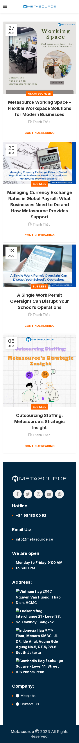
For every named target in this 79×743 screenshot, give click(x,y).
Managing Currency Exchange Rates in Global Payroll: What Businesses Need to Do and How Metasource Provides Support (39, 204)
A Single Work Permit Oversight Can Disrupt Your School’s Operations (39, 301)
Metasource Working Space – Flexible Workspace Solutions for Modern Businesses (39, 108)
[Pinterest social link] (59, 494)
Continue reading (40, 132)
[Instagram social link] (38, 494)
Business (39, 183)
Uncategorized (39, 93)
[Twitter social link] (27, 494)
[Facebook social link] (17, 494)
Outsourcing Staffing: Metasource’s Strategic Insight (39, 421)
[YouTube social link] (49, 494)
